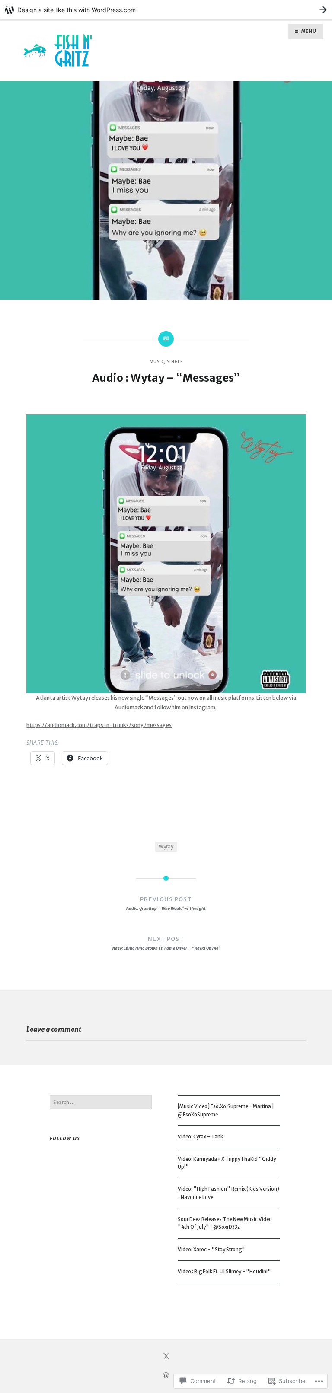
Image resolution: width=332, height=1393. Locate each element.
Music (157, 361)
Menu (308, 31)
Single (174, 361)
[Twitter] (166, 1356)
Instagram (202, 707)
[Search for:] (101, 1102)
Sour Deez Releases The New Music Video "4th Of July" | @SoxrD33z (225, 1223)
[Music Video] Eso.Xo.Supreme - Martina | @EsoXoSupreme (226, 1110)
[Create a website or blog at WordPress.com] (166, 1376)
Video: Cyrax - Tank (200, 1137)
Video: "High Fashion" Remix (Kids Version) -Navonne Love (228, 1193)
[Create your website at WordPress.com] (166, 9)
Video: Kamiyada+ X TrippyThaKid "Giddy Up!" (227, 1163)
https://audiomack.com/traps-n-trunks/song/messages (99, 725)
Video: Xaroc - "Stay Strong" (211, 1249)
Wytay (166, 847)
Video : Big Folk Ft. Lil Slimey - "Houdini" (224, 1272)
